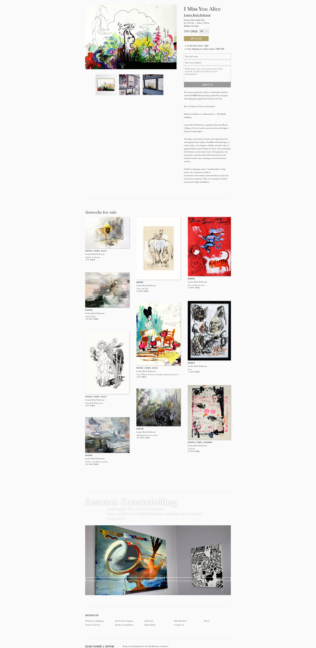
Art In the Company (124, 621)
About (206, 621)
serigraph (208, 442)
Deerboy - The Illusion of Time (96, 462)
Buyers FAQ (150, 625)
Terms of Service (92, 625)
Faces (190, 369)
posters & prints (92, 251)
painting (88, 310)
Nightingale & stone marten (147, 435)
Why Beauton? (180, 621)
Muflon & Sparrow (92, 257)
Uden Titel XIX (142, 289)
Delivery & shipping (94, 621)
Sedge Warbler (90, 316)
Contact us (179, 625)
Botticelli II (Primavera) (94, 403)
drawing (139, 282)
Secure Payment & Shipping (99, 646)
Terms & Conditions (124, 625)
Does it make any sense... (197, 285)
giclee (104, 251)
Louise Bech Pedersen (197, 15)
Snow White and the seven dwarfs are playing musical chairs (159, 374)
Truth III (191, 449)
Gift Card (149, 621)
